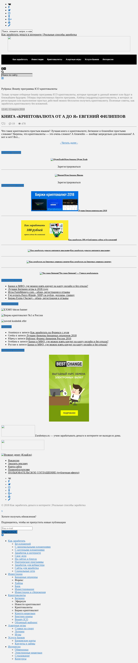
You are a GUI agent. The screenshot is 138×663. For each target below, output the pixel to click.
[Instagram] (9, 13)
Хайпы (19, 583)
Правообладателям (19, 469)
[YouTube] (9, 22)
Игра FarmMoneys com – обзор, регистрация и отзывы (39, 292)
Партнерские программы (29, 562)
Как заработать (20, 59)
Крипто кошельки (25, 613)
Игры (18, 634)
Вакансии (13, 460)
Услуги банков (92, 59)
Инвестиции (37, 59)
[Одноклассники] (9, 16)
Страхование (22, 655)
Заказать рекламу (18, 463)
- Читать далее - (69, 142)
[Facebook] (9, 7)
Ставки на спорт (24, 628)
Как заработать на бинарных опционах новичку (90, 262)
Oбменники (21, 649)
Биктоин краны (24, 616)
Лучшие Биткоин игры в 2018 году (28, 289)
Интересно (108, 59)
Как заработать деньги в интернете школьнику (90, 250)
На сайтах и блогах (26, 558)
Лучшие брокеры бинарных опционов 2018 (51, 335)
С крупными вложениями (30, 549)
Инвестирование (24, 589)
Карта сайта (15, 466)
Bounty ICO (21, 619)
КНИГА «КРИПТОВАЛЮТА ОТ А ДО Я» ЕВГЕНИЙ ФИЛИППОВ (63, 116)
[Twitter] (9, 10)
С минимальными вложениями (33, 546)
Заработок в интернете (28, 552)
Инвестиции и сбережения (30, 592)
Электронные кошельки (28, 652)
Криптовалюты (54, 59)
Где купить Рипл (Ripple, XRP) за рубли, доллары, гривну (41, 295)
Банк (17, 586)
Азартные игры (73, 59)
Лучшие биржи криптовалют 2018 (92, 211)
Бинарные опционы (26, 577)
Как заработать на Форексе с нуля (49, 332)
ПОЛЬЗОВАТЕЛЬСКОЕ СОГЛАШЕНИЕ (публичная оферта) (43, 472)
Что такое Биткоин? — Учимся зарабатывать (78, 273)
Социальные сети (25, 571)
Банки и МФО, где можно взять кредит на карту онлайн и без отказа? (48, 286)
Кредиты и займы (25, 643)
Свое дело (20, 555)
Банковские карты (25, 640)
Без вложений (23, 543)
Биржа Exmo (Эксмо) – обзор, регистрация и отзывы (38, 298)
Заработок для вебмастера (29, 565)
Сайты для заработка (27, 568)
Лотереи (19, 631)
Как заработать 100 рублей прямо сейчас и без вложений (92, 240)
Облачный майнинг (26, 622)
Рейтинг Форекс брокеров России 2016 (48, 338)
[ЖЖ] (9, 25)
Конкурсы (20, 658)
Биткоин (20, 598)
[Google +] (10, 19)
